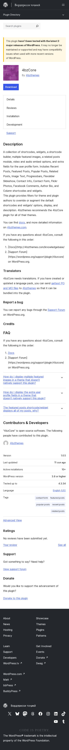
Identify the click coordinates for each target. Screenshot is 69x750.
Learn (6, 646)
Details (11, 99)
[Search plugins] (37, 26)
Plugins (40, 629)
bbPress (9, 685)
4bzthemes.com (16, 227)
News (6, 624)
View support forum (14, 569)
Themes (41, 624)
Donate (42, 657)
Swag (41, 663)
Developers (10, 657)
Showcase (42, 618)
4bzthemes (32, 75)
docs (22, 222)
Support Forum (56, 309)
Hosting (7, 629)
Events (40, 651)
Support (11, 133)
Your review (10, 544)
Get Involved (44, 646)
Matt (7, 679)
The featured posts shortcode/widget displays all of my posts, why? (25, 409)
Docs (11, 352)
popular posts (43, 504)
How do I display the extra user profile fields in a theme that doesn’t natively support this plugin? (24, 395)
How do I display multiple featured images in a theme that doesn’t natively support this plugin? (23, 379)
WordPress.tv (12, 663)
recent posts (58, 504)
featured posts (57, 498)
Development (14, 124)
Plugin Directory (11, 14)
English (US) (59, 490)
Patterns (41, 635)
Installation (13, 116)
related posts (58, 511)
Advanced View (12, 520)
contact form (42, 498)
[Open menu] (64, 5)
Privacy (7, 635)
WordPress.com (14, 674)
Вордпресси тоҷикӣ (23, 705)
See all (62, 544)
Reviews (12, 108)
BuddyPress (12, 691)
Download (11, 87)
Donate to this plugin (15, 598)
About (6, 618)
